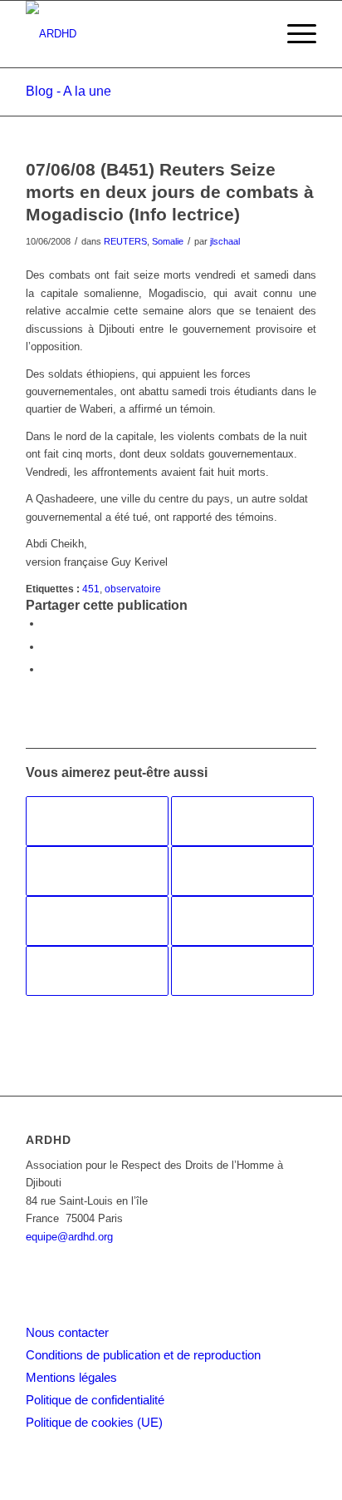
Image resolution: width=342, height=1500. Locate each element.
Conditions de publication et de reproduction (143, 1355)
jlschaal (225, 241)
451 (91, 588)
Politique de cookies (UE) (94, 1422)
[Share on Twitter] (46, 669)
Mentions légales (71, 1377)
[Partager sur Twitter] (46, 647)
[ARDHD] (142, 34)
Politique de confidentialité (95, 1400)
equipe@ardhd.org (69, 1236)
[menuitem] (293, 34)
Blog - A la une (68, 91)
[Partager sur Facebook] (46, 623)
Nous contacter (67, 1332)
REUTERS (125, 241)
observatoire (133, 588)
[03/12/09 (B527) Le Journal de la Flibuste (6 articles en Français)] (242, 971)
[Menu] (293, 34)
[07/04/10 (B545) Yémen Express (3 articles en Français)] (97, 871)
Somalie (167, 241)
